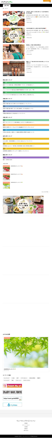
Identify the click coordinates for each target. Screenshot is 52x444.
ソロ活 (13, 378)
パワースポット (24, 378)
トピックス (29, 22)
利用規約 (26, 423)
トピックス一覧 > (45, 191)
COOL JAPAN (32, 378)
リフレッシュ (18, 380)
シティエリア (6, 380)
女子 (17, 378)
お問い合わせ (26, 430)
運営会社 (26, 428)
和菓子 (38, 378)
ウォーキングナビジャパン (26, 421)
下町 (12, 380)
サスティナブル (27, 380)
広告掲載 (26, 426)
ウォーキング (6, 378)
